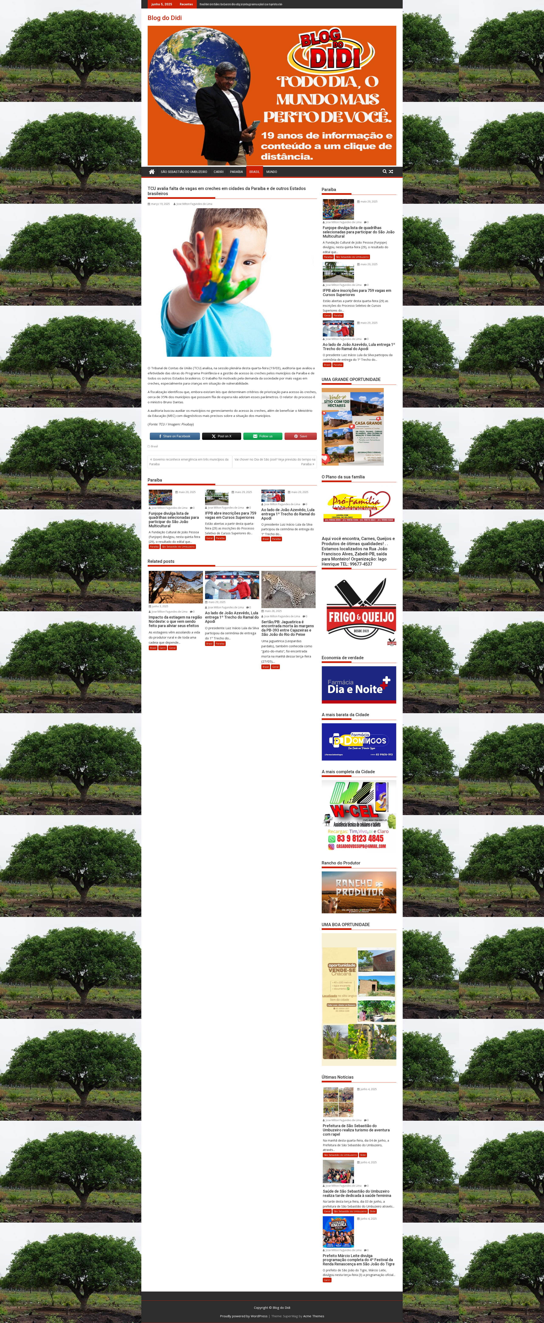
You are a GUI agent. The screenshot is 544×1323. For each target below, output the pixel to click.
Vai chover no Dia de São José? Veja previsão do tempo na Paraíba (275, 461)
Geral (209, 538)
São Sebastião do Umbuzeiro (184, 172)
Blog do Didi (165, 17)
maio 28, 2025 (273, 611)
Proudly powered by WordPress (244, 1316)
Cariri (219, 172)
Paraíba (236, 172)
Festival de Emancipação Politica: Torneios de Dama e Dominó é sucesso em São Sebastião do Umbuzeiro (278, 4)
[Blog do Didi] (272, 164)
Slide (363, 1154)
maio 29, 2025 (187, 492)
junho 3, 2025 (160, 606)
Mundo (271, 172)
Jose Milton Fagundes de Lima (194, 204)
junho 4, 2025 (368, 1089)
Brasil (254, 172)
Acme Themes (313, 1316)
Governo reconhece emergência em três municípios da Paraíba (188, 461)
